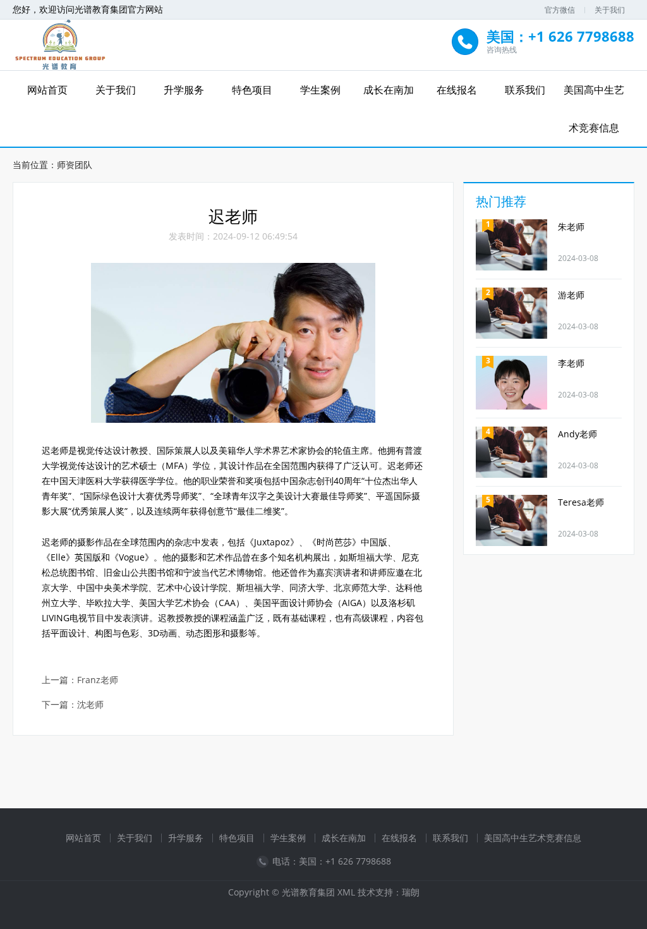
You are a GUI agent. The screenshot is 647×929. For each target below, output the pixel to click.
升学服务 (184, 90)
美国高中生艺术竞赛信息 (594, 109)
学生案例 (320, 90)
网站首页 (47, 90)
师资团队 (74, 165)
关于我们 (610, 9)
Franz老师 (97, 680)
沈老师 (90, 705)
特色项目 (252, 90)
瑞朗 (411, 892)
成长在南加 (388, 90)
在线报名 (457, 90)
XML (346, 892)
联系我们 (525, 90)
